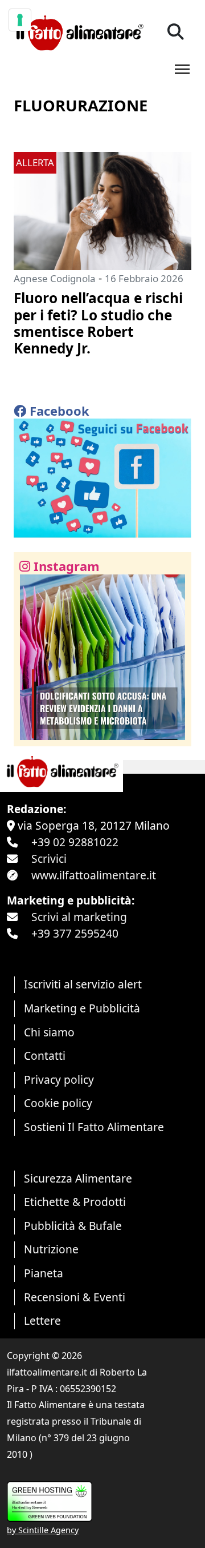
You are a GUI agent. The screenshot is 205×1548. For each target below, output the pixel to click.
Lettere (42, 1320)
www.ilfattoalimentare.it (93, 875)
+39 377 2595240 (74, 933)
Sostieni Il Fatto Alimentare (94, 1127)
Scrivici (49, 858)
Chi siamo (49, 1032)
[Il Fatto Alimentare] (79, 31)
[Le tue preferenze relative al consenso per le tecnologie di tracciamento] (20, 20)
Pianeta (43, 1273)
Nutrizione (51, 1249)
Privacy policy (59, 1079)
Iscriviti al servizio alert (83, 984)
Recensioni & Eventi (74, 1297)
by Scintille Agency (43, 1530)
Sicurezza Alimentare (78, 1178)
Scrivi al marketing (79, 916)
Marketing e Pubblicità (82, 1008)
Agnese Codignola (55, 278)
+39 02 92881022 (74, 842)
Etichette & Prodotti (75, 1201)
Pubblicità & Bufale (73, 1225)
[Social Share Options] (30, 731)
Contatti (44, 1055)
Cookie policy (58, 1103)
